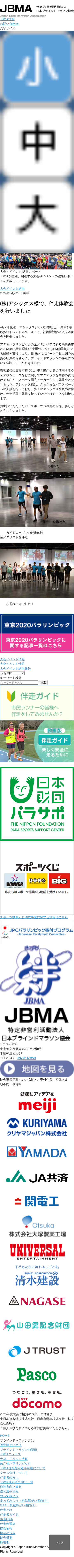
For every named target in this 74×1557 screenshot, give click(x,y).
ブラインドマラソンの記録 (18, 1449)
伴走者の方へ (9, 1477)
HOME (4, 1435)
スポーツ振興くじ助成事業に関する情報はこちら (34, 917)
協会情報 (6, 1528)
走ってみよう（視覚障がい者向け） (24, 1500)
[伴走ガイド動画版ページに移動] (37, 759)
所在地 (4, 1542)
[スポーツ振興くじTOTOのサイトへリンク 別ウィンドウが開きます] (37, 912)
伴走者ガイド (9, 1514)
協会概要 (6, 1537)
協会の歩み (7, 1533)
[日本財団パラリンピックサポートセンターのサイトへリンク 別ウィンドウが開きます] (37, 838)
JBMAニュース (10, 1454)
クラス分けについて (14, 1472)
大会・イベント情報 (14, 1459)
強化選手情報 (9, 1491)
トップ (59, 1542)
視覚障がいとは (11, 1445)
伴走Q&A (6, 1519)
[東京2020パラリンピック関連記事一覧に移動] (37, 650)
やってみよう (9, 1496)
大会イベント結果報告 (15, 668)
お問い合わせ (9, 24)
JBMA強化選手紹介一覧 (16, 1482)
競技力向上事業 (11, 1486)
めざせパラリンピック (15, 1463)
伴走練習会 (7, 1524)
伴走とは (6, 1510)
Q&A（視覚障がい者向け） (18, 1505)
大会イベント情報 (12, 659)
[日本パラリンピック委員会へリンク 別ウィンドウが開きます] (37, 942)
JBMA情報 (7, 19)
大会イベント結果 (12, 288)
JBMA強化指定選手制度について (22, 1468)
